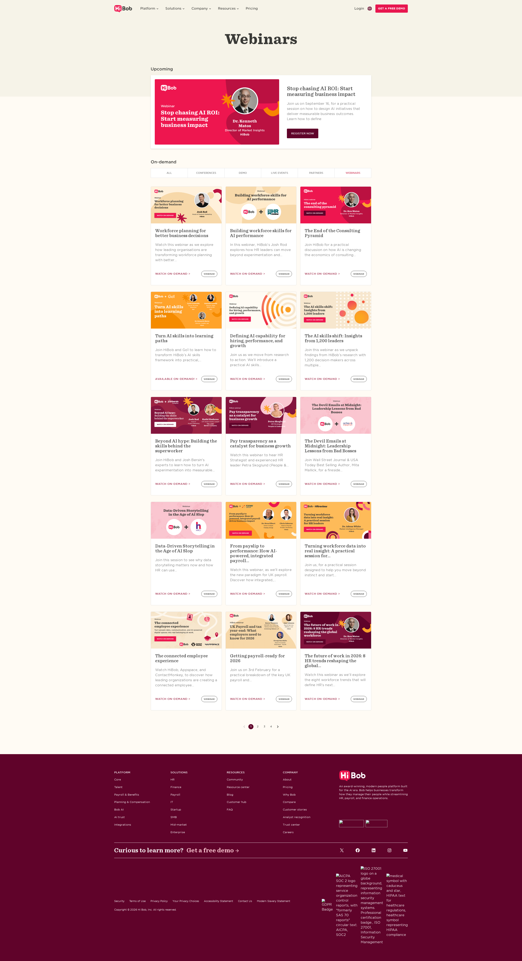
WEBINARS (353, 172)
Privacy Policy (159, 901)
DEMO (243, 172)
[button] (149, 9)
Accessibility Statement (218, 901)
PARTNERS (316, 172)
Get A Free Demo (391, 8)
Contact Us (245, 901)
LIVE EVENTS (279, 172)
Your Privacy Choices (186, 901)
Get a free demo (210, 850)
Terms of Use (137, 901)
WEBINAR (209, 274)
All (169, 172)
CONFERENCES (206, 172)
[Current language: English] (369, 8)
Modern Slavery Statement (273, 901)
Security (119, 901)
